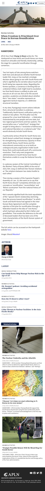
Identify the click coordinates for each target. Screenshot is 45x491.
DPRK (3, 42)
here (9, 229)
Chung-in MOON (7, 257)
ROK (9, 42)
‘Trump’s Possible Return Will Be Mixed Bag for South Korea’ (22, 449)
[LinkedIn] (36, 3)
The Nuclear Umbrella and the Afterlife (19, 358)
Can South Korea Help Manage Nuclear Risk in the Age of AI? (23, 274)
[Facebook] (31, 3)
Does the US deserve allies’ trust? (15, 299)
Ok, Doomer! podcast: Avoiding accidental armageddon (19, 287)
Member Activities (7, 33)
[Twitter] (33, 3)
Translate (41, 3)
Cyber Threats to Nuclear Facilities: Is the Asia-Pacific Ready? (21, 310)
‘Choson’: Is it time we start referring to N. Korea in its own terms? (20, 402)
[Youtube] (31, 472)
